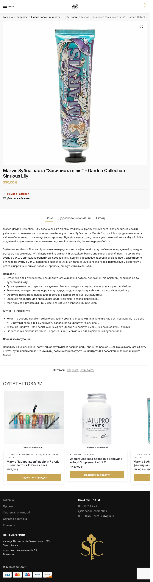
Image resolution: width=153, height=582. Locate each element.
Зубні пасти (71, 16)
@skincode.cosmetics (92, 511)
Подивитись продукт (34, 477)
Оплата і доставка (15, 519)
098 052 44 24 (87, 506)
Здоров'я (22, 16)
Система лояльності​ (16, 512)
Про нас (8, 506)
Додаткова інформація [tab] (74, 218)
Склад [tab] (100, 218)
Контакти (9, 525)
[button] (144, 6)
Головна (8, 16)
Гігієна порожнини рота (45, 16)
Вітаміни (75, 454)
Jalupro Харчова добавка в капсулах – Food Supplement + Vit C (96, 460)
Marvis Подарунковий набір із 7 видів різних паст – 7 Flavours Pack (33, 463)
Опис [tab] (49, 218)
